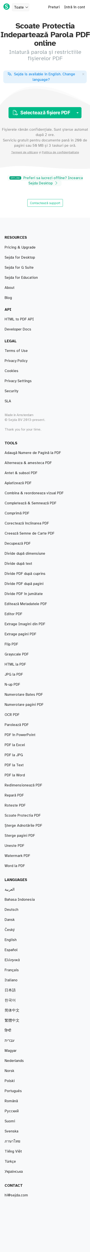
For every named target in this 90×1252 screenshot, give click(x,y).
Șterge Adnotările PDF (23, 826)
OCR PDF (12, 715)
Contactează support (45, 203)
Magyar (11, 1051)
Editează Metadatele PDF (26, 604)
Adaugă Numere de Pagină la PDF (33, 453)
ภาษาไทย (12, 1141)
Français (12, 970)
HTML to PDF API (19, 319)
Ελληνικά (12, 960)
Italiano (11, 980)
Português (13, 1091)
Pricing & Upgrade (20, 247)
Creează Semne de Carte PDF (29, 533)
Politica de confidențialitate (60, 152)
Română (11, 1101)
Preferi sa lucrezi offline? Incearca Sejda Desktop (47, 180)
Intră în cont (74, 7)
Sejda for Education (21, 278)
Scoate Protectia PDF (23, 816)
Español (11, 950)
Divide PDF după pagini (24, 584)
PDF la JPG (14, 755)
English (11, 940)
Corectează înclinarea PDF (27, 523)
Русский (12, 1111)
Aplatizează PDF (18, 483)
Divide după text (18, 564)
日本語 (10, 990)
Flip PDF (11, 644)
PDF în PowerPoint (20, 735)
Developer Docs (18, 329)
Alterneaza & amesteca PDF (28, 463)
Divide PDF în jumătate (24, 594)
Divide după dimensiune (25, 554)
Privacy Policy (16, 361)
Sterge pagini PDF (20, 836)
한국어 (10, 1000)
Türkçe (10, 1162)
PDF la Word (15, 775)
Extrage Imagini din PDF (25, 624)
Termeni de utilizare (24, 152)
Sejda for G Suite (19, 268)
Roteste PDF (15, 805)
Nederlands (14, 1061)
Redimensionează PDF (23, 785)
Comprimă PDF (17, 513)
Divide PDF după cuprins (25, 574)
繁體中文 (12, 1020)
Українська (14, 1172)
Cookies (11, 371)
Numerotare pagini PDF (24, 705)
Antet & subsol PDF (21, 473)
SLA (8, 401)
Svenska (11, 1131)
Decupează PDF (18, 544)
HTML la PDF (15, 664)
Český (9, 930)
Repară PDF (14, 795)
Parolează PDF (17, 725)
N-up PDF (12, 685)
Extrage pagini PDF (20, 634)
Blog (8, 298)
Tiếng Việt (13, 1151)
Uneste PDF (14, 846)
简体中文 (12, 1010)
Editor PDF (13, 614)
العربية (10, 890)
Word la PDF (15, 866)
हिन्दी (8, 1031)
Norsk (9, 1071)
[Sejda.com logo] (6, 6)
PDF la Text (14, 765)
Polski (10, 1081)
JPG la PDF (14, 674)
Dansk (10, 920)
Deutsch (11, 910)
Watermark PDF (17, 856)
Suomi (10, 1121)
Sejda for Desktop (20, 258)
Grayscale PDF (17, 654)
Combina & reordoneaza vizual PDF (34, 493)
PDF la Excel (15, 745)
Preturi (54, 7)
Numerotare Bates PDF (24, 695)
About (9, 288)
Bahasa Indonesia (20, 900)
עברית (9, 1041)
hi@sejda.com (16, 1195)
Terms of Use (16, 351)
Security (11, 391)
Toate (19, 7)
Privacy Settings (18, 381)
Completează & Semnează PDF (30, 503)
